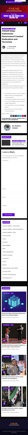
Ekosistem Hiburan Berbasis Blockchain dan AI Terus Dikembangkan (13, 314)
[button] (21, 22)
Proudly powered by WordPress (10, 431)
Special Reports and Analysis (10, 268)
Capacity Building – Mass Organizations (12, 229)
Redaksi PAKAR (12, 46)
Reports (4, 265)
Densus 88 (17, 15)
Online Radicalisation (7, 252)
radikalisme (12, 17)
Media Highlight (6, 245)
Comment (5, 160)
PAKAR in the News (7, 255)
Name (4, 189)
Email (4, 197)
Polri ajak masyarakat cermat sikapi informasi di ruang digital (12, 377)
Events (4, 239)
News (3, 248)
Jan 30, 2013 (15, 145)
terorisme (6, 15)
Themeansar (14, 432)
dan (17, 17)
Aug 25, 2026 (6, 317)
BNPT (10, 15)
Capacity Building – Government (11, 226)
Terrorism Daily (6, 271)
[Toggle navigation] (18, 23)
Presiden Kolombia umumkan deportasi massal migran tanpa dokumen (13, 346)
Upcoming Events (7, 278)
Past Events (5, 258)
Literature (5, 242)
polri (13, 15)
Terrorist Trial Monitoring (9, 274)
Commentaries (6, 235)
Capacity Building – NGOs (9, 232)
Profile (4, 261)
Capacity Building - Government (9, 28)
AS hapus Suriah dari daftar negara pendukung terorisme (12, 409)
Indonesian (18, 0)
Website (4, 205)
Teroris (22, 15)
